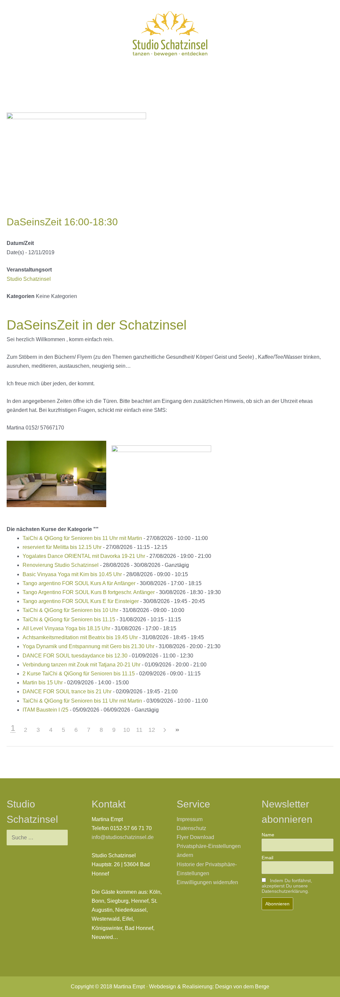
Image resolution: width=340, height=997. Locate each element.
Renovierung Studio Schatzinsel (61, 565)
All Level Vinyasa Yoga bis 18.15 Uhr (66, 628)
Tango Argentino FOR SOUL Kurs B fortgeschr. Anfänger (89, 592)
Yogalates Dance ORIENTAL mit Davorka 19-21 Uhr (84, 556)
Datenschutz (191, 828)
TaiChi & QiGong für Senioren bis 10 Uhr (70, 610)
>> (177, 730)
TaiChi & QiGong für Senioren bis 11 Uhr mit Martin (82, 538)
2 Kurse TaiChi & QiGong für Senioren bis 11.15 (79, 673)
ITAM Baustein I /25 (45, 710)
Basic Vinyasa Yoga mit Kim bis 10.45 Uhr (72, 574)
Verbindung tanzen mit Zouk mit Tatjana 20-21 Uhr (81, 664)
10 (126, 730)
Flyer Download (195, 837)
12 (151, 730)
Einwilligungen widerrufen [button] (207, 882)
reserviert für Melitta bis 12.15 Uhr (62, 547)
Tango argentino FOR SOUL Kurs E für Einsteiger (81, 601)
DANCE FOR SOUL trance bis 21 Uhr (67, 691)
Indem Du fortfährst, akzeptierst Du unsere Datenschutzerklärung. (287, 886)
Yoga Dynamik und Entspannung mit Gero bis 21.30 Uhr (88, 646)
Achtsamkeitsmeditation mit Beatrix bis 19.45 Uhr (80, 637)
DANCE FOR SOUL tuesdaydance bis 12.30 (75, 655)
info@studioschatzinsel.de (123, 837)
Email (267, 857)
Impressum (190, 819)
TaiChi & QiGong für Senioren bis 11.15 (69, 619)
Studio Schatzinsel (29, 279)
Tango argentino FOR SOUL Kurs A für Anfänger (79, 583)
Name (268, 834)
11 (139, 730)
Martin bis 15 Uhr (43, 682)
